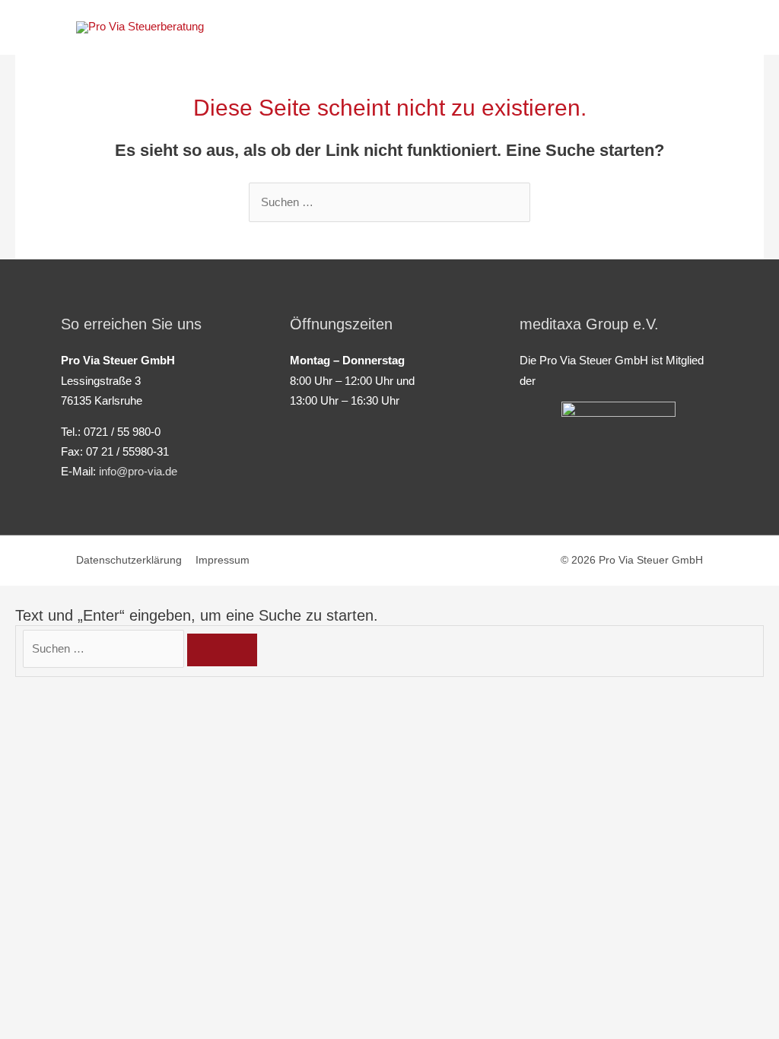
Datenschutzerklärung (129, 560)
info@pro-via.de (138, 471)
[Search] (222, 650)
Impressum (223, 560)
